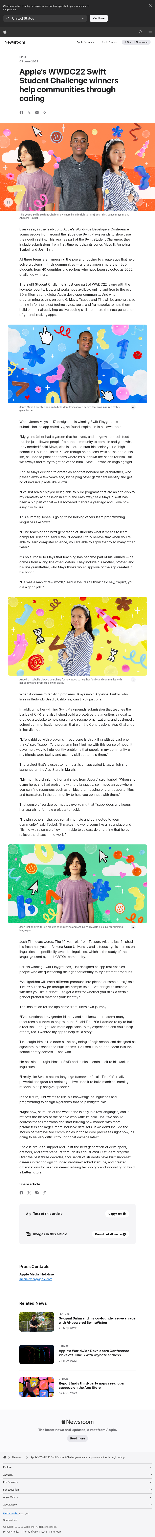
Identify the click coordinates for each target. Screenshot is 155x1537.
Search (137, 42)
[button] (45, 18)
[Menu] (150, 32)
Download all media (108, 1234)
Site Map (56, 1531)
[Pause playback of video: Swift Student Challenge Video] (8, 202)
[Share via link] (44, 112)
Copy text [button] (115, 1213)
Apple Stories (109, 42)
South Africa (10, 1520)
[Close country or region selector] (150, 5)
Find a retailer (11, 1513)
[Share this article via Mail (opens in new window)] (36, 112)
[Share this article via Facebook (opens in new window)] (21, 112)
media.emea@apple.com (35, 1279)
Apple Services (85, 42)
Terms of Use (30, 1531)
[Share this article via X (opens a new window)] (29, 112)
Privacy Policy (11, 1531)
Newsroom (14, 42)
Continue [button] (99, 18)
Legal (44, 1531)
